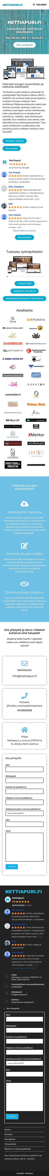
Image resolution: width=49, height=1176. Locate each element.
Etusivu (7, 1129)
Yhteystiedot (10, 1144)
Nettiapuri (15, 160)
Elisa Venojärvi (16, 187)
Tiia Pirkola (14, 172)
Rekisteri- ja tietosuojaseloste (17, 1149)
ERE (11, 204)
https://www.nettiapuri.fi (22, 1002)
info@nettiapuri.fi (24, 676)
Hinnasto (8, 1134)
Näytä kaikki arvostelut (24, 230)
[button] (4, 264)
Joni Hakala (15, 215)
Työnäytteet (9, 1139)
